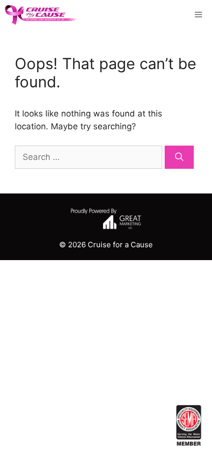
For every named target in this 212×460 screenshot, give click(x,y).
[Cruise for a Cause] (41, 15)
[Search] (179, 157)
